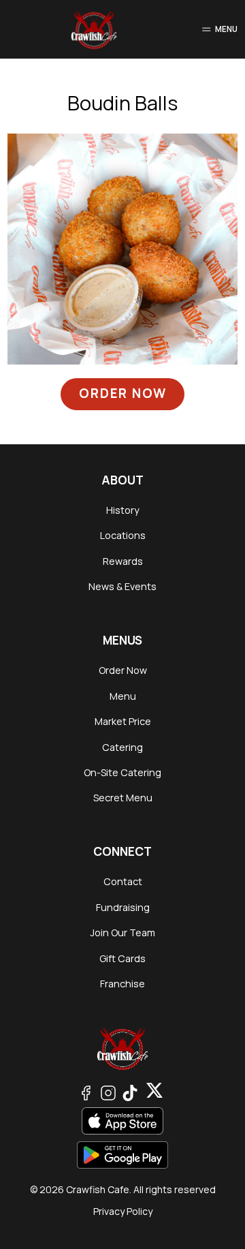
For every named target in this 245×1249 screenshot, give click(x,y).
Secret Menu (122, 797)
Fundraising (123, 907)
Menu (123, 696)
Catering (122, 747)
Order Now (123, 393)
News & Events (122, 586)
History (123, 510)
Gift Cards (122, 958)
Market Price (123, 721)
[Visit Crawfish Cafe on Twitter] (130, 1091)
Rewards (123, 561)
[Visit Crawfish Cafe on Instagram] (108, 1091)
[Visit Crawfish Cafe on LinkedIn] (154, 1091)
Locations (123, 535)
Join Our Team (122, 932)
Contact (122, 881)
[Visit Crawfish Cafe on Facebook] (86, 1091)
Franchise (122, 983)
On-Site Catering (122, 772)
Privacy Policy (122, 1211)
